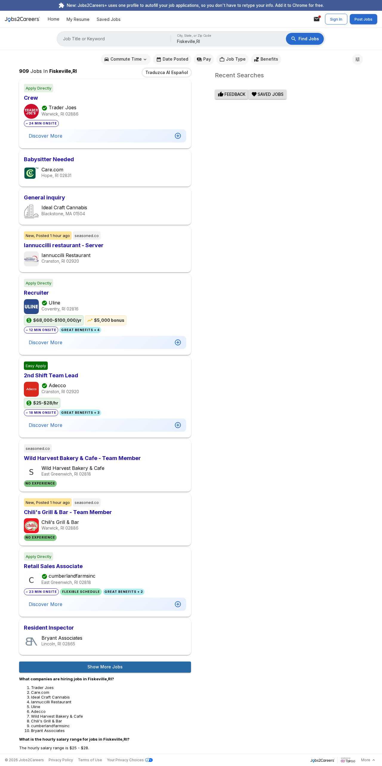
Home (53, 19)
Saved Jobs (109, 19)
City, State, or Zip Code (194, 36)
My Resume (78, 19)
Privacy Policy (61, 760)
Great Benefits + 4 (80, 330)
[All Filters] (357, 59)
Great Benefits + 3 (80, 413)
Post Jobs (363, 19)
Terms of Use (90, 760)
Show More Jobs (105, 666)
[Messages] (317, 19)
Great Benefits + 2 (123, 592)
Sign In (336, 19)
